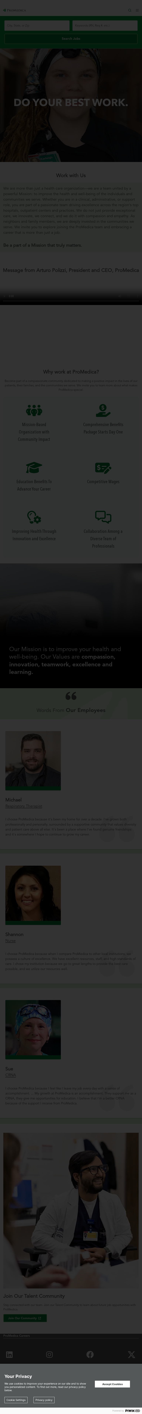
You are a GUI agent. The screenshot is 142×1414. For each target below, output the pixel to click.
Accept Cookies (112, 1384)
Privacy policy (44, 1399)
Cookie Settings (16, 1399)
